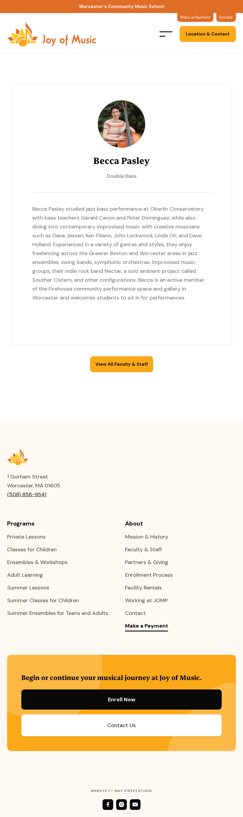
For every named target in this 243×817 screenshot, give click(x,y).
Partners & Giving (146, 562)
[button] (165, 34)
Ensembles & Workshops (37, 562)
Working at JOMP (146, 600)
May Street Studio (133, 790)
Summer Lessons (28, 588)
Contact (135, 613)
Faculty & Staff (143, 549)
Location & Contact (208, 34)
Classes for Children (32, 549)
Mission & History (146, 537)
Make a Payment (146, 626)
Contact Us (121, 725)
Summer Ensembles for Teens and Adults (57, 613)
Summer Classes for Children (43, 600)
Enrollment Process (149, 575)
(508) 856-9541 (27, 494)
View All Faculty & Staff (121, 364)
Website (99, 790)
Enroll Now (121, 699)
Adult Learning (25, 575)
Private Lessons (26, 537)
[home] (57, 34)
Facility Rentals (143, 588)
